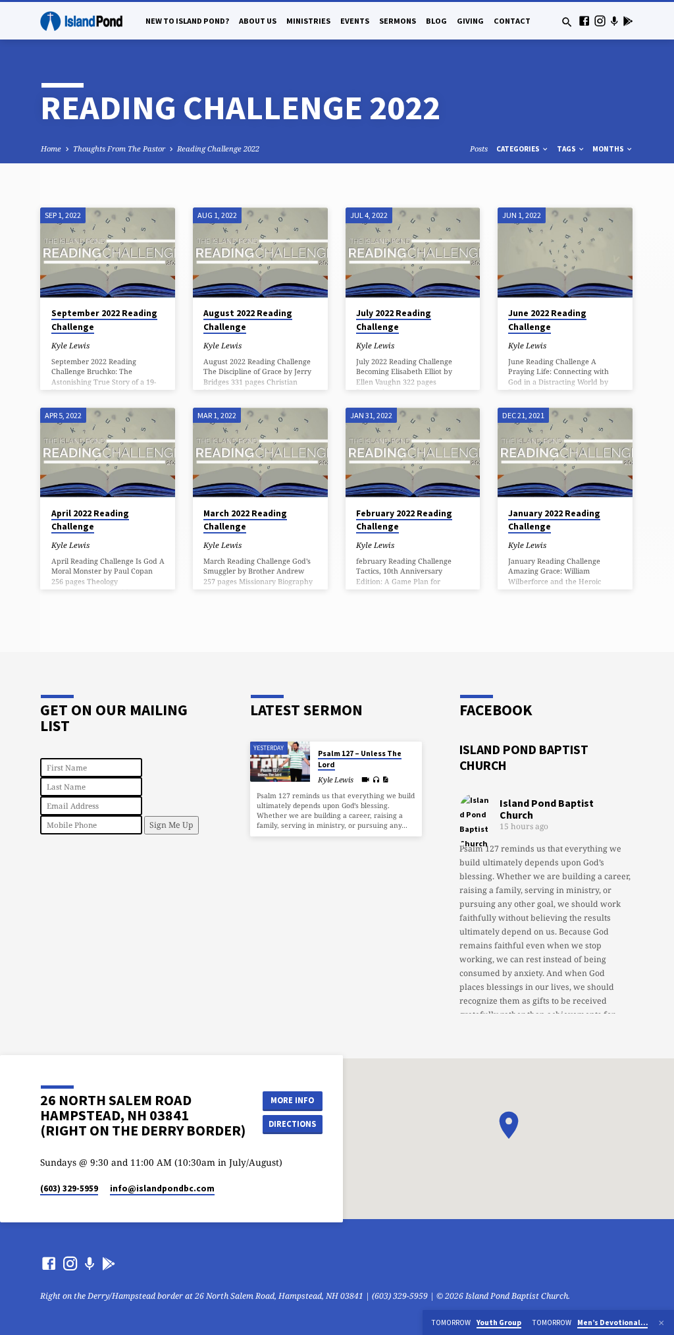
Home (51, 148)
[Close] (661, 1323)
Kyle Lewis (70, 345)
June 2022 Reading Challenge (547, 320)
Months (608, 148)
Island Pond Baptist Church (547, 808)
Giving (470, 21)
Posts (479, 148)
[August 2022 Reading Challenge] (260, 252)
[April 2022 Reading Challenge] (107, 452)
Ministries (308, 21)
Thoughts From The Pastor (119, 148)
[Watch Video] (365, 779)
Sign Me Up (171, 825)
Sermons (397, 21)
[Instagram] (600, 21)
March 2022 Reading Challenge (245, 520)
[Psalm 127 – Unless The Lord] (280, 762)
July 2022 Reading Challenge (393, 320)
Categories (518, 148)
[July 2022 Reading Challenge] (413, 252)
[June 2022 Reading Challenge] (565, 252)
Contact (512, 21)
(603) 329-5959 (69, 1188)
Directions (292, 1124)
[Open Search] (567, 22)
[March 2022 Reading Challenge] (260, 452)
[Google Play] (628, 21)
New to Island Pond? (187, 21)
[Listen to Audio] (376, 780)
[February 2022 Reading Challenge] (413, 452)
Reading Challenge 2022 (218, 148)
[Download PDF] (385, 779)
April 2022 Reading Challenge (90, 520)
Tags (567, 148)
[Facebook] (584, 21)
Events (354, 21)
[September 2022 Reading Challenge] (107, 252)
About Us (257, 21)
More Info (292, 1100)
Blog (436, 21)
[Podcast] (614, 21)
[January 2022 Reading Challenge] (565, 452)
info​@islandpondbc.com (162, 1188)
